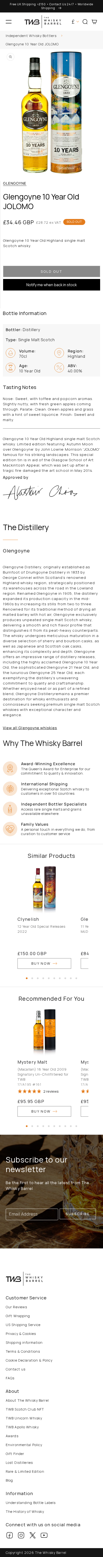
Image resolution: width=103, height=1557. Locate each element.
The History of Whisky (25, 1511)
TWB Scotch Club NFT (25, 1409)
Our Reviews (16, 1307)
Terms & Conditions (23, 1351)
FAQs (10, 1378)
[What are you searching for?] (97, 36)
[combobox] (51, 36)
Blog (9, 1480)
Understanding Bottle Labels (31, 1502)
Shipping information (24, 1342)
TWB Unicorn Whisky (24, 1418)
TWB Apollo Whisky (22, 1427)
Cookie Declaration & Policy (29, 1360)
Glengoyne (14, 183)
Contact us (15, 1369)
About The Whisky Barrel (27, 1400)
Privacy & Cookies (21, 1333)
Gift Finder (15, 1453)
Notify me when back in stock (51, 284)
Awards (12, 1436)
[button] (8, 21)
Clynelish (28, 919)
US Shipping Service (23, 1324)
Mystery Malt (32, 1062)
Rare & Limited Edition (25, 1471)
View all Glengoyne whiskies (30, 727)
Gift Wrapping (18, 1316)
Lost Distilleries (19, 1462)
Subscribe (78, 1214)
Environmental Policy (24, 1444)
